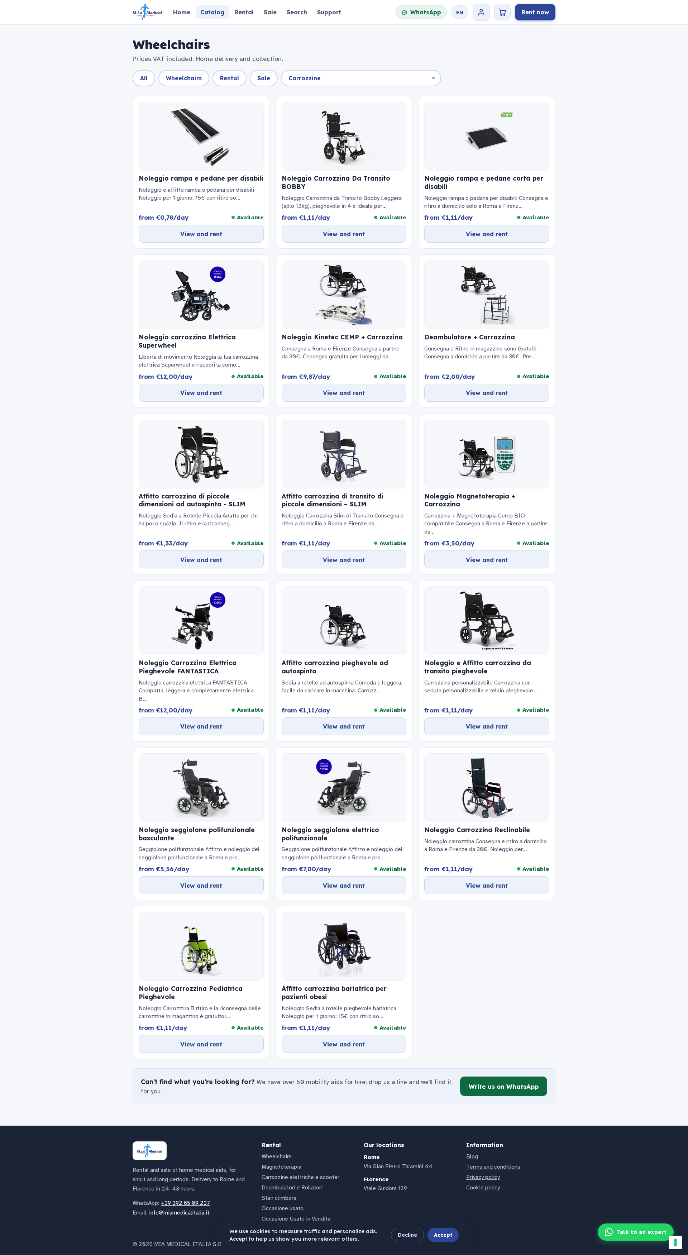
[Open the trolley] (502, 12)
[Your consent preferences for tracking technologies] (675, 1242)
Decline (407, 1235)
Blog (472, 1156)
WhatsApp (425, 12)
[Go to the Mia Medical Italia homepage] (147, 12)
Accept (443, 1235)
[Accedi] (481, 12)
